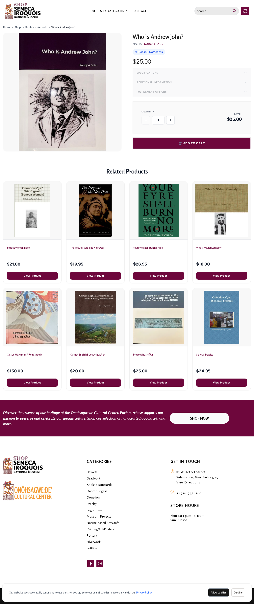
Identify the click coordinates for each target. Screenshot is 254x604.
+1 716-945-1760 (188, 493)
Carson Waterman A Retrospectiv (24, 354)
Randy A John (153, 44)
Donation (93, 497)
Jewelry (91, 504)
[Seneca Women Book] (32, 210)
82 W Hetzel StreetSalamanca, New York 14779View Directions (197, 477)
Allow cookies (218, 592)
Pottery (92, 535)
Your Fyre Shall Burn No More (148, 247)
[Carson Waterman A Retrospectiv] (32, 317)
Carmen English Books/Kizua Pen (87, 354)
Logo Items (94, 510)
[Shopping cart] (245, 11)
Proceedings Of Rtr (143, 354)
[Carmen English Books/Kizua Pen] (95, 317)
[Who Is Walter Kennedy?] (222, 210)
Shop (18, 27)
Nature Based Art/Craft (103, 523)
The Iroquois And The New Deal (87, 247)
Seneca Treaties (204, 354)
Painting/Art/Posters (100, 529)
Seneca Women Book (18, 247)
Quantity (148, 111)
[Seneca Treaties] (222, 317)
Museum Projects (99, 516)
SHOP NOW (199, 418)
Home (92, 10)
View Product (32, 275)
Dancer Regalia (97, 491)
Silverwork (94, 542)
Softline (92, 548)
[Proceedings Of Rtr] (159, 317)
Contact (140, 10)
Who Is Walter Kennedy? (209, 247)
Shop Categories (112, 10)
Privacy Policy (144, 592)
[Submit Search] (234, 11)
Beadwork (93, 478)
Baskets (92, 472)
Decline (238, 592)
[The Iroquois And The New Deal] (95, 210)
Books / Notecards (36, 27)
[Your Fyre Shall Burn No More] (159, 210)
